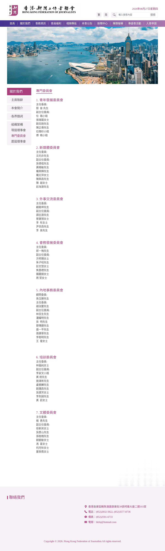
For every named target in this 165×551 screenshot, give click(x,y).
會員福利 (56, 23)
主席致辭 (17, 100)
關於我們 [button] (25, 23)
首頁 (12, 23)
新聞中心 (102, 23)
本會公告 (87, 23)
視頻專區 (71, 23)
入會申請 (151, 23)
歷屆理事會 (18, 141)
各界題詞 (17, 116)
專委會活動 (134, 23)
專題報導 (118, 23)
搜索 (152, 14)
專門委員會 (18, 135)
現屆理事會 (18, 130)
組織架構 (17, 124)
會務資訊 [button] (40, 23)
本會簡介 (17, 108)
